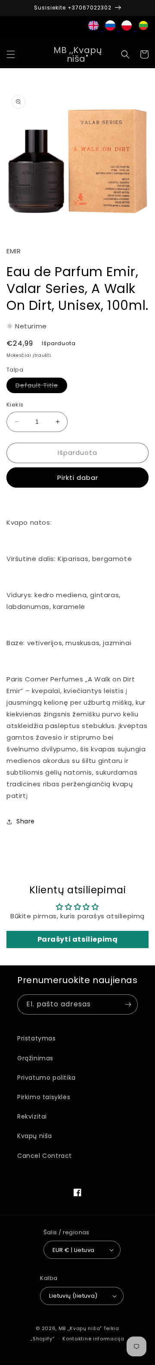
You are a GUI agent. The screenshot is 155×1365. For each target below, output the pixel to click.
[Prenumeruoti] (127, 1004)
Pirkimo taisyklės (43, 1097)
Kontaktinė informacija (93, 1338)
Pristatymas (36, 1038)
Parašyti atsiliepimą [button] (77, 939)
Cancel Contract (44, 1155)
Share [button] (25, 821)
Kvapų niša (34, 1136)
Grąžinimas (35, 1058)
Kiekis (14, 404)
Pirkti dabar (77, 477)
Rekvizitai (32, 1116)
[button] (10, 54)
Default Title (41, 387)
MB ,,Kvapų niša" (80, 1328)
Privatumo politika (46, 1077)
